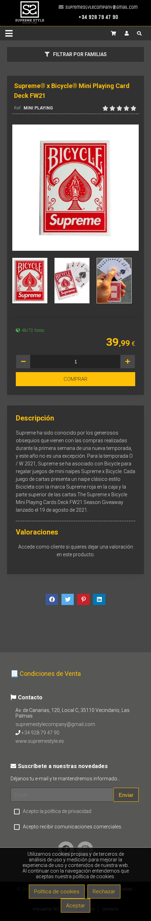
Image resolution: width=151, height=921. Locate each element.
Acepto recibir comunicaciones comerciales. (72, 826)
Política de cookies (56, 891)
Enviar (126, 795)
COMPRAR (75, 379)
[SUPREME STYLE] (29, 23)
